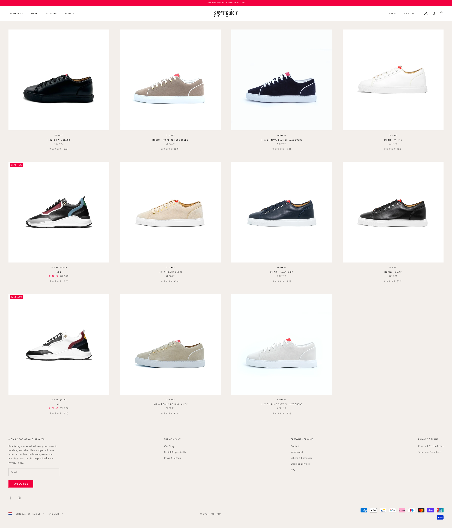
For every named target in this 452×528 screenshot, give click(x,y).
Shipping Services (300, 463)
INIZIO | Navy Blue (281, 272)
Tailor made (16, 13)
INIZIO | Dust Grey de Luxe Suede (281, 404)
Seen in (70, 13)
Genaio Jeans (59, 267)
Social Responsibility (175, 452)
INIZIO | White (393, 139)
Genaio (59, 135)
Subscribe (21, 483)
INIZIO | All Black (59, 139)
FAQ (293, 469)
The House (51, 13)
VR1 (59, 404)
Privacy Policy (15, 462)
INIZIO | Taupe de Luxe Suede (170, 139)
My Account (297, 452)
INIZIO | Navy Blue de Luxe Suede (281, 139)
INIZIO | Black (393, 272)
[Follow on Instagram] (19, 498)
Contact (295, 446)
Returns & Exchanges (301, 458)
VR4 (59, 272)
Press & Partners (172, 458)
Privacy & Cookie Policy (431, 446)
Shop (34, 13)
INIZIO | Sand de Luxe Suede (170, 404)
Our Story (169, 446)
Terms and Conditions (429, 452)
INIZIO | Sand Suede (170, 272)
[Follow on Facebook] (10, 498)
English (409, 13)
